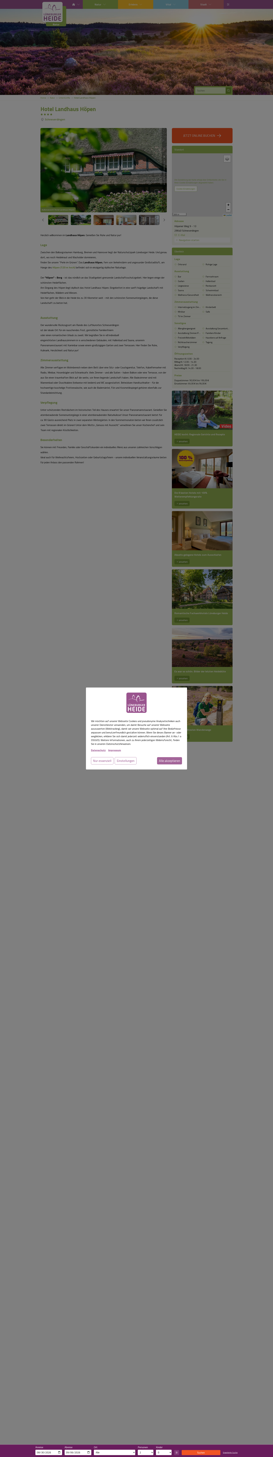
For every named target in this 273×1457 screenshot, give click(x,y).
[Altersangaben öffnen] (176, 1452)
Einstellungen (125, 760)
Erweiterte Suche (230, 1452)
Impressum (114, 750)
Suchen (201, 1452)
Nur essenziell (102, 760)
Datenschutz (98, 750)
